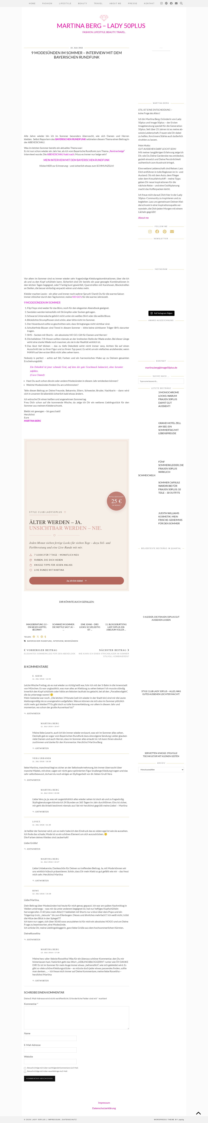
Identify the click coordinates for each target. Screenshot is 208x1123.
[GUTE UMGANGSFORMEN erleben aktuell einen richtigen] (161, 295)
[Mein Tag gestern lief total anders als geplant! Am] (176, 286)
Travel (98, 3)
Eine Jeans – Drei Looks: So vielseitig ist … (89, 627)
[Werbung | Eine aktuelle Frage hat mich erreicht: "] (176, 304)
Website (28, 1056)
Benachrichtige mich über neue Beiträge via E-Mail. (47, 1071)
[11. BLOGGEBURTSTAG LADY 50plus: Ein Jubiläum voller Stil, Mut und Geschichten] (116, 613)
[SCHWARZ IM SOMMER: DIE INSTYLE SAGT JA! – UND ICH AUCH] (63, 613)
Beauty (82, 3)
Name (27, 1033)
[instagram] (150, 231)
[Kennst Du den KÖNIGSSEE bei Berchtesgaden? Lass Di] (145, 304)
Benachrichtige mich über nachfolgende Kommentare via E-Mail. (52, 1068)
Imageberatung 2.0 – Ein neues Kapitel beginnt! (37, 627)
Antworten (33, 713)
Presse (132, 3)
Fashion (47, 3)
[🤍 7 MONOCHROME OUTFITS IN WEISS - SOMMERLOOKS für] (161, 304)
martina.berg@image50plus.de (161, 367)
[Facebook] (171, 3)
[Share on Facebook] (34, 637)
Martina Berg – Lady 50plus (101, 25)
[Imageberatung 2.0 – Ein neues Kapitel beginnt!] (37, 613)
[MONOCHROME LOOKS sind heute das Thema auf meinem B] (145, 286)
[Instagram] (161, 3)
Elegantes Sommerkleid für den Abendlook (49, 652)
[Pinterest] (166, 3)
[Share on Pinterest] (42, 637)
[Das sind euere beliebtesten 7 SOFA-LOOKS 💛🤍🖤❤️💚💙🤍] (145, 277)
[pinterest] (164, 231)
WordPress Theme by (169, 1119)
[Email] (176, 3)
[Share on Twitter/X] (38, 637)
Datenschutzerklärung (104, 1108)
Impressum (104, 1102)
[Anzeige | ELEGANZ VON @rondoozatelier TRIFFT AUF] (176, 277)
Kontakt (149, 3)
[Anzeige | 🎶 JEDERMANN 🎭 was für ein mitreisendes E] (161, 277)
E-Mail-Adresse (32, 1044)
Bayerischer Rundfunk (39, 641)
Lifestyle (65, 3)
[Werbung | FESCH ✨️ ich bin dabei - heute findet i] (161, 286)
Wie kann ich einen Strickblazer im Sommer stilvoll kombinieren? (104, 653)
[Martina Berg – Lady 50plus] (104, 21)
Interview (58, 641)
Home (32, 3)
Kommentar (31, 1003)
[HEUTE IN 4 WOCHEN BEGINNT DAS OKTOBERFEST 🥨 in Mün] (145, 295)
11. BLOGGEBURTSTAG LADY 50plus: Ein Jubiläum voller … (116, 627)
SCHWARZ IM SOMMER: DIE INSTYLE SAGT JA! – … (63, 627)
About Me (115, 3)
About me (143, 217)
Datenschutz (69, 1119)
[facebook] (157, 231)
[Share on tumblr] (45, 637)
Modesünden (71, 641)
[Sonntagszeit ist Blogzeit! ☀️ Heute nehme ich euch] (176, 295)
